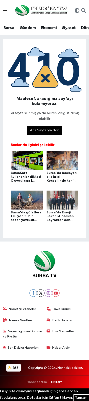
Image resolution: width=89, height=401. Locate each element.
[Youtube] (56, 293)
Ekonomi (49, 28)
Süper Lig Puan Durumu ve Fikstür (22, 333)
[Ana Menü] (5, 11)
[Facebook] (33, 293)
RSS (15, 367)
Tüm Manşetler (63, 331)
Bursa (8, 28)
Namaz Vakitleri (20, 320)
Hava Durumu (62, 309)
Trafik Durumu (62, 320)
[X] (40, 293)
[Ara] (83, 11)
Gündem (28, 28)
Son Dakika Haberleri (23, 347)
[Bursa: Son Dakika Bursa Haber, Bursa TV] (40, 11)
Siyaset (69, 28)
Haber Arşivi (61, 347)
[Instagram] (48, 293)
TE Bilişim (55, 382)
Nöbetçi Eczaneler (22, 309)
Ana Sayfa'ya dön (44, 130)
